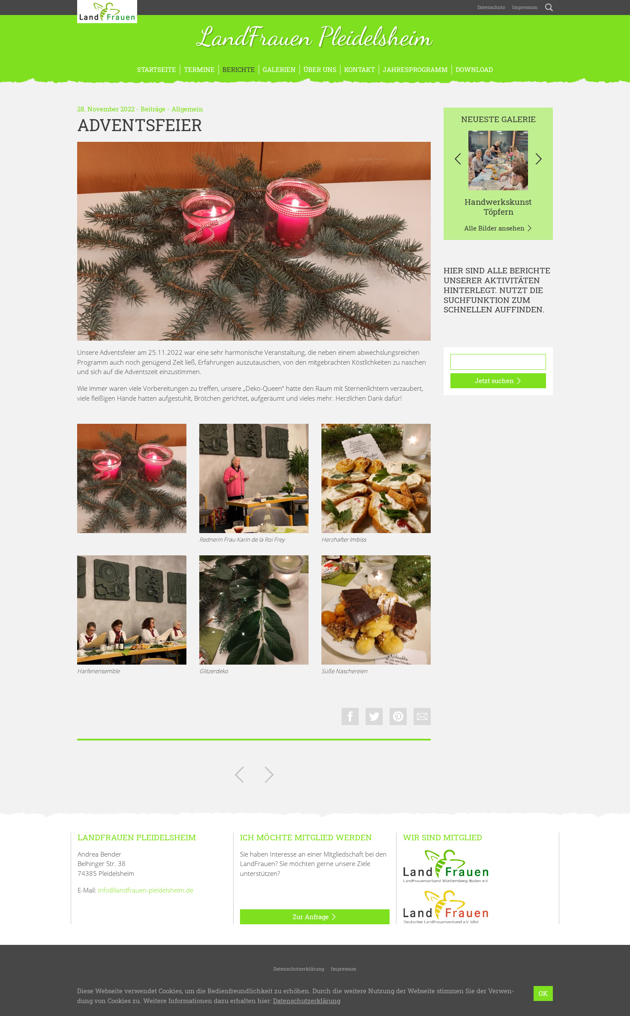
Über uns (319, 69)
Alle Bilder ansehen (495, 228)
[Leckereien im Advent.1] (376, 478)
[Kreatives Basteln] (239, 776)
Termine (199, 69)
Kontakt (359, 69)
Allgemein (187, 109)
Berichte (238, 69)
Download (474, 69)
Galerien (279, 69)
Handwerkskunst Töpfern (498, 206)
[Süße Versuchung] (376, 610)
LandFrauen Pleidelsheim (315, 38)
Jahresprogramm (415, 69)
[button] (457, 160)
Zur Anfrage (311, 916)
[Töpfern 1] (498, 160)
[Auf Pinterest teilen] (398, 716)
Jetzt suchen (495, 380)
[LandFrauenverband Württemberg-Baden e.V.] (446, 865)
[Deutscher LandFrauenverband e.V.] (446, 906)
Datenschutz (490, 7)
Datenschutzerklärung (298, 968)
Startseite (156, 69)
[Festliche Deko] (254, 610)
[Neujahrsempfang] (269, 776)
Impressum (525, 7)
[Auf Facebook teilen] (350, 716)
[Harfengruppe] (131, 610)
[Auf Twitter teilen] (374, 716)
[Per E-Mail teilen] (422, 716)
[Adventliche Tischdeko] (254, 241)
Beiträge (153, 109)
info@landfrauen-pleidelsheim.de (145, 890)
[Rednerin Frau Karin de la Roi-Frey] (254, 478)
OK (543, 993)
